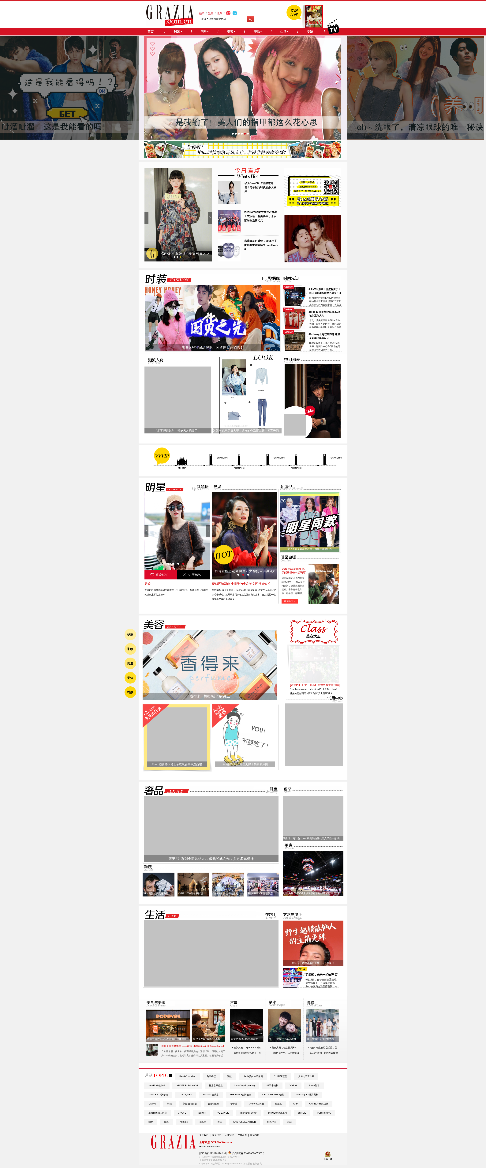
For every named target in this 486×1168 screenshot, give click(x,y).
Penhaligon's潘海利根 (306, 1094)
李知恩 (203, 1122)
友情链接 (254, 1135)
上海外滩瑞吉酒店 (157, 1112)
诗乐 (169, 1103)
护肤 (130, 634)
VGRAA (293, 1085)
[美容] (163, 624)
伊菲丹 (234, 1103)
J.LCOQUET (185, 1094)
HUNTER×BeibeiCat (187, 1085)
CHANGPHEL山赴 (319, 1103)
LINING (152, 1103)
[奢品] (165, 790)
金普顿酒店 (214, 1103)
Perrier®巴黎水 (211, 1094)
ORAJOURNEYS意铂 (273, 1094)
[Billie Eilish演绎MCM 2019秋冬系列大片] (295, 328)
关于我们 (203, 1135)
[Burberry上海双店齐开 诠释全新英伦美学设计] (295, 350)
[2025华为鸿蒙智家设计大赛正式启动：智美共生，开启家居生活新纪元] (229, 232)
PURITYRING (324, 1112)
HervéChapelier (187, 1076)
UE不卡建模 (272, 1085)
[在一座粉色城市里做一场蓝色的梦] (211, 985)
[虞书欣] (177, 535)
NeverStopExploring (244, 1085)
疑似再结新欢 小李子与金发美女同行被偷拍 (241, 583)
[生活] (160, 915)
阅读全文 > (289, 601)
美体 (130, 677)
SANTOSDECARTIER (244, 1122)
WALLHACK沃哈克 (158, 1094)
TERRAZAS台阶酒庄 (240, 1094)
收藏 (219, 13)
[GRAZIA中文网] (170, 15)
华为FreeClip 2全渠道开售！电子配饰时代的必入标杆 (260, 187)
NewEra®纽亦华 (157, 1085)
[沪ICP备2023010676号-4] (212, 1153)
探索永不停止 (216, 1085)
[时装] (165, 279)
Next (210, 218)
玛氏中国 (272, 1122)
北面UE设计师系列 (277, 1112)
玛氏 (289, 1122)
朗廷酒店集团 (190, 1103)
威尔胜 (278, 1103)
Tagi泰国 (201, 1112)
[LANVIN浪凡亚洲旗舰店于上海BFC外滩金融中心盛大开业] (295, 305)
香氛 (130, 692)
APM (295, 1103)
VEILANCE (223, 1112)
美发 (130, 663)
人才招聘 (229, 1135)
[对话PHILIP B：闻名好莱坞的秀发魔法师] (315, 685)
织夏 (150, 1122)
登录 (201, 13)
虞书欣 (149, 583)
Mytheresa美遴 (256, 1103)
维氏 (219, 1122)
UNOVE (182, 1112)
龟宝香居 (211, 1076)
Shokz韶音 (314, 1085)
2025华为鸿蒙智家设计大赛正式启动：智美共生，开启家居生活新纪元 (260, 216)
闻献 (229, 1076)
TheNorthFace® (248, 1112)
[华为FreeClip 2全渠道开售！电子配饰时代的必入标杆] (229, 203)
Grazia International (209, 1146)
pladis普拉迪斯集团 (253, 1076)
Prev (146, 218)
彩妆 (130, 649)
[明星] (162, 487)
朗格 (166, 1122)
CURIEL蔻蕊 (280, 1076)
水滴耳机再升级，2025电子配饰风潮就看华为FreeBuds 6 (261, 245)
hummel (184, 1122)
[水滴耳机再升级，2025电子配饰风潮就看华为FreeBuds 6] (229, 260)
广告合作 (242, 1135)
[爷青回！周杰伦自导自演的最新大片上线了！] (295, 425)
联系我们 (216, 1135)
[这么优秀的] (178, 214)
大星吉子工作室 (306, 1076)
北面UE (302, 1112)
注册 (210, 13)
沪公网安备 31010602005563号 (248, 1153)
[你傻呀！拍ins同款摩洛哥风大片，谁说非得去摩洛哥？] (242, 157)
